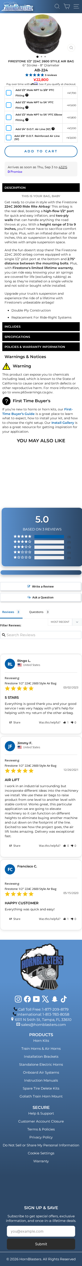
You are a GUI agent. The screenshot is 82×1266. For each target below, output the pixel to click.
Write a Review (43, 586)
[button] (66, 722)
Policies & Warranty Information (35, 347)
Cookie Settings (41, 1153)
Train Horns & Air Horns (41, 1048)
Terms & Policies (41, 1129)
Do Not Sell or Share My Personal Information (41, 1145)
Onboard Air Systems (41, 1072)
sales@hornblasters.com (43, 1024)
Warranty (41, 1161)
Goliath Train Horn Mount (41, 1096)
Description (15, 187)
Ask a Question (43, 597)
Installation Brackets (41, 1056)
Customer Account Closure (41, 1121)
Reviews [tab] (8, 612)
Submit (41, 1244)
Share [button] (16, 722)
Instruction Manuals (41, 1080)
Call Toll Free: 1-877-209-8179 (43, 1009)
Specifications (17, 337)
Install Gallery (62, 423)
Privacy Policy (41, 1137)
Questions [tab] (36, 612)
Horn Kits (41, 1040)
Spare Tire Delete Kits (41, 1088)
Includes (12, 326)
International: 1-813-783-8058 (43, 1014)
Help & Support (41, 1113)
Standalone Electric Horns (41, 1064)
